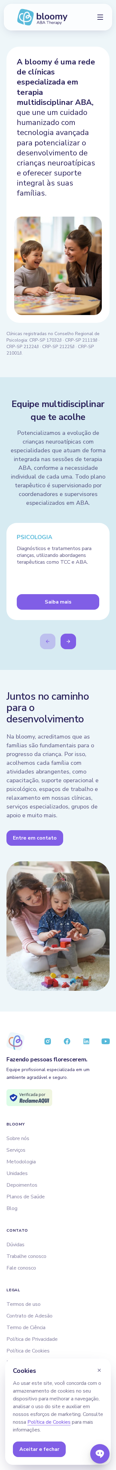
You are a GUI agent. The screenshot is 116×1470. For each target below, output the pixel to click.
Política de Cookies (28, 1350)
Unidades (17, 1173)
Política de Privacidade (32, 1339)
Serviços (15, 1150)
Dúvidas (15, 1244)
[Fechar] (99, 1370)
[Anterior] (47, 641)
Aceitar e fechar (39, 1449)
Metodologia (21, 1161)
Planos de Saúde (25, 1196)
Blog (11, 1208)
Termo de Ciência (25, 1327)
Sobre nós (17, 1138)
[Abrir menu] (100, 17)
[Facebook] (67, 1041)
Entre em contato (35, 838)
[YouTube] (105, 1041)
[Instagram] (47, 1041)
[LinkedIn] (86, 1041)
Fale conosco (21, 1268)
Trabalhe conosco (26, 1256)
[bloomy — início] (42, 17)
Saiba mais (58, 601)
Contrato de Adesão (29, 1315)
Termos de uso (23, 1304)
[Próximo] (68, 641)
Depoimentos (21, 1185)
